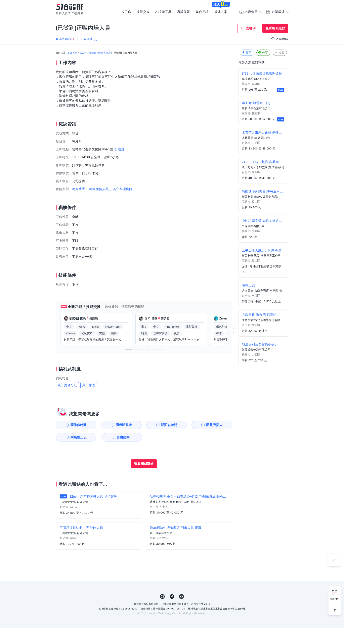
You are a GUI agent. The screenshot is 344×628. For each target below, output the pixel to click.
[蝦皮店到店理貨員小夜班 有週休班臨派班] (263, 352)
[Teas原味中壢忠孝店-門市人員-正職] (189, 536)
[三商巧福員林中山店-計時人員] (99, 536)
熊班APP (334, 599)
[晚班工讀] (263, 293)
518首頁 (72, 52)
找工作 (126, 12)
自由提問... (124, 437)
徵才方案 (220, 12)
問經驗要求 (124, 425)
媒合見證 (202, 12)
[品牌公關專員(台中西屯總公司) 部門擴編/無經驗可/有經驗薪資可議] (189, 504)
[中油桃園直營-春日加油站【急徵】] (263, 229)
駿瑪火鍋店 (104, 52)
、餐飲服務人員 (97, 189)
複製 (281, 52)
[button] (128, 349)
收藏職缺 (282, 39)
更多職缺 (88, 39)
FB (172, 596)
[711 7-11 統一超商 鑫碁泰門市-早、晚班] (263, 170)
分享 (248, 52)
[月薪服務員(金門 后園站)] (263, 323)
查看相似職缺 (275, 28)
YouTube (181, 596)
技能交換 (143, 12)
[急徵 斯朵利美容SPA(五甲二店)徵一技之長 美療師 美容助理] (263, 199)
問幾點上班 (78, 437)
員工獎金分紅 (67, 385)
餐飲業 (92, 52)
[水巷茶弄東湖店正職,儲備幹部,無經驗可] (263, 140)
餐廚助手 (78, 189)
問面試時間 (169, 425)
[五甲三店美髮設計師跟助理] (263, 261)
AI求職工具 (163, 12)
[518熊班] (69, 9)
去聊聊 (251, 28)
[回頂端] (334, 560)
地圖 (121, 149)
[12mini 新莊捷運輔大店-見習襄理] (99, 504)
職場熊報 (183, 12)
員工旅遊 (88, 385)
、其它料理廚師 (121, 189)
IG (162, 596)
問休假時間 (78, 425)
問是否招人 (214, 425)
